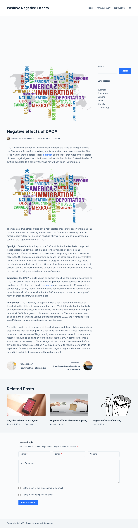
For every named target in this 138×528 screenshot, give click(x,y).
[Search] (130, 8)
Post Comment (28, 502)
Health (101, 100)
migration (47, 154)
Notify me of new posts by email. (38, 494)
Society (101, 104)
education (47, 285)
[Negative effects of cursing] (111, 405)
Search (101, 66)
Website (93, 454)
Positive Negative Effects (28, 8)
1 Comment (28, 424)
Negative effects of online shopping (68, 420)
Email (58, 454)
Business (102, 89)
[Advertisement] (69, 36)
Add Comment (28, 463)
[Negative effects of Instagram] (26, 405)
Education (103, 93)
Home (91, 8)
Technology (103, 107)
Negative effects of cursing (106, 420)
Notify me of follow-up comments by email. (43, 488)
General (56, 139)
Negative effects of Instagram (22, 420)
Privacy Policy (104, 8)
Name (23, 454)
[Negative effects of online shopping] (69, 405)
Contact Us (119, 8)
